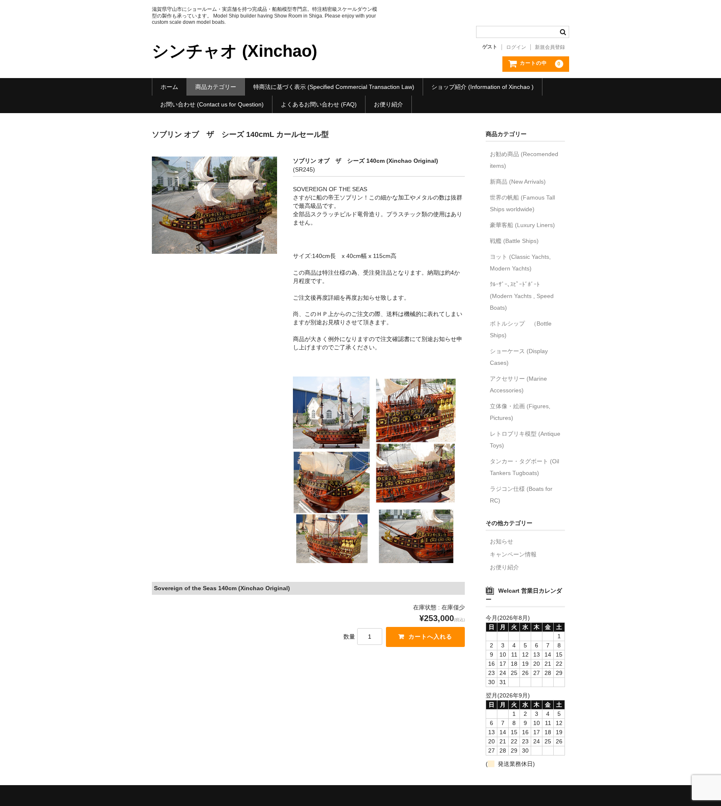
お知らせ (501, 541)
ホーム (169, 86)
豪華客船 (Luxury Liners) (522, 225)
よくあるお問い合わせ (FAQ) (319, 104)
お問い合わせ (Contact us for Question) (212, 104)
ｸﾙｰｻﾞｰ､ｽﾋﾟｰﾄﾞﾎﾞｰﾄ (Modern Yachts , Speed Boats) (522, 296)
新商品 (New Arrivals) (518, 181)
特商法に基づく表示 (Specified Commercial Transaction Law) (333, 86)
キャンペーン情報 (513, 554)
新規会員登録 (550, 47)
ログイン (516, 47)
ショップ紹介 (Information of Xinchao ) (482, 86)
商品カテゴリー (215, 86)
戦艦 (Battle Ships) (514, 241)
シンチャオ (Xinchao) (234, 51)
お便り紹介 (388, 104)
